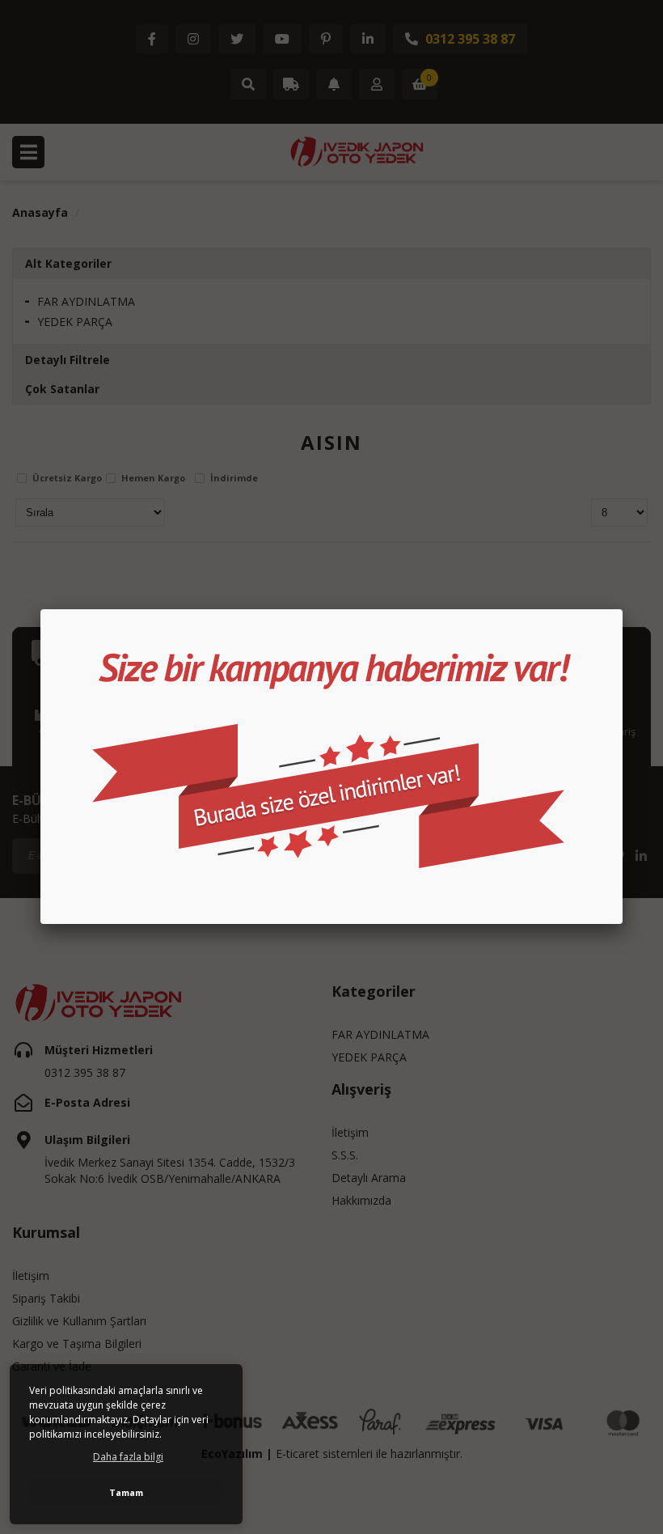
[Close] (622, 609)
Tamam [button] (126, 1492)
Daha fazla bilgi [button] (128, 1457)
